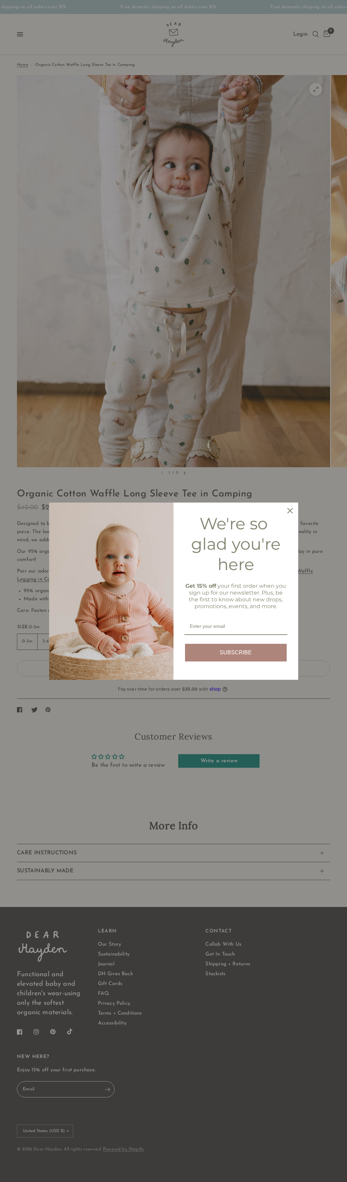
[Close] (290, 511)
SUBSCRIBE (236, 652)
